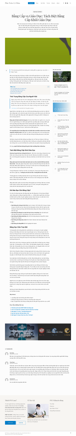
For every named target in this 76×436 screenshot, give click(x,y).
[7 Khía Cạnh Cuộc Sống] (54, 332)
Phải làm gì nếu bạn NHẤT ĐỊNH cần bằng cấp (22, 307)
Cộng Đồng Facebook (55, 410)
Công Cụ (52, 406)
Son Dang (12, 352)
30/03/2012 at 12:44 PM (14, 353)
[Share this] (6, 70)
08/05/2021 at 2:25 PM (14, 379)
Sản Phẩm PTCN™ (54, 408)
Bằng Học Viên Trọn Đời (15, 93)
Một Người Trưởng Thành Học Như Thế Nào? (22, 315)
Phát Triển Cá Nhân (12, 3)
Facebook (35, 421)
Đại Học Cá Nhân (38, 11)
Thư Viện (52, 404)
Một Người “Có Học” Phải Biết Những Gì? (21, 311)
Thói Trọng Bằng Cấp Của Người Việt (18, 88)
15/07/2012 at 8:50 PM (13, 363)
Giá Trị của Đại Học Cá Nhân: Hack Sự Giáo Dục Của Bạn (24, 309)
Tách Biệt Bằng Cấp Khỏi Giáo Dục (17, 90)
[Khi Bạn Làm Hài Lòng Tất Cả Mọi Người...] (21, 332)
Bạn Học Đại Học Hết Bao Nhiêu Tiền (20, 313)
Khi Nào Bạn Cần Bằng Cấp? (16, 91)
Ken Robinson (14, 108)
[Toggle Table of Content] (48, 87)
